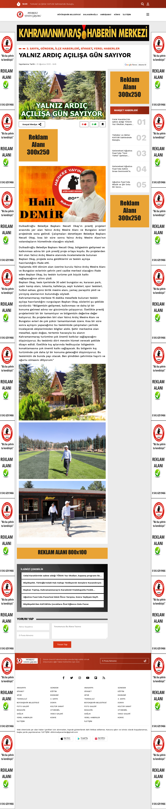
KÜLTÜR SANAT (57, 706)
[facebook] (63, 678)
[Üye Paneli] (146, 4)
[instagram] (79, 678)
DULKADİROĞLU (90, 14)
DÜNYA (53, 703)
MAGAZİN (21, 710)
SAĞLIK (20, 714)
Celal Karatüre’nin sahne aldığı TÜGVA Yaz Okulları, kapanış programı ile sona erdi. (61, 575)
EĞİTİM (53, 691)
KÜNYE (117, 14)
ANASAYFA (21, 688)
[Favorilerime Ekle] (103, 124)
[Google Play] (83, 738)
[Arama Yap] (141, 4)
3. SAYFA (33, 48)
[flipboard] (95, 678)
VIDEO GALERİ (56, 714)
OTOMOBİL (55, 710)
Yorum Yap (62, 644)
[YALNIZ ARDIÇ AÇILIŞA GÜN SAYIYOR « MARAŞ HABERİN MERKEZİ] (29, 14)
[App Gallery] (100, 738)
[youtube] (87, 678)
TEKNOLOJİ (22, 699)
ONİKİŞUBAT (105, 14)
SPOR (19, 695)
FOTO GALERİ (23, 706)
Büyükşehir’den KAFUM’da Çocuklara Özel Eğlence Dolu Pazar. (56, 604)
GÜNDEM (46, 48)
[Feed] (103, 678)
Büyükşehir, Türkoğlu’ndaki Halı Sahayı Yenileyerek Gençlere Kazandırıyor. (62, 583)
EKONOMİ (54, 695)
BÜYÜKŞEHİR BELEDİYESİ (69, 14)
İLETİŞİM (127, 14)
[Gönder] (146, 661)
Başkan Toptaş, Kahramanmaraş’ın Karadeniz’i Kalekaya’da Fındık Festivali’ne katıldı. (58, 590)
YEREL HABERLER (107, 48)
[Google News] (135, 64)
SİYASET (86, 48)
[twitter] (71, 678)
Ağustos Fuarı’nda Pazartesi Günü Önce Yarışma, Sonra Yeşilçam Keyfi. (60, 597)
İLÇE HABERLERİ (67, 48)
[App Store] (66, 738)
